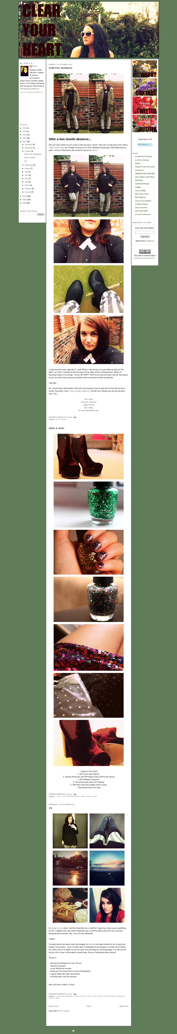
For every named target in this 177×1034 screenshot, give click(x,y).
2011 (25, 141)
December (29, 144)
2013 (25, 135)
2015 (25, 128)
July (26, 172)
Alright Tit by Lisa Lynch (145, 167)
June (27, 175)
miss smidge (140, 191)
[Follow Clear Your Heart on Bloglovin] (145, 146)
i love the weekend (64, 996)
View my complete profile (31, 92)
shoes (94, 796)
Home (89, 1006)
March (27, 185)
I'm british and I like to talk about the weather (94, 996)
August (28, 168)
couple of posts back (56, 148)
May (27, 178)
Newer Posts (53, 1006)
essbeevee (139, 170)
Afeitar (137, 163)
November (29, 148)
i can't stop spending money (68, 796)
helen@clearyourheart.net (29, 89)
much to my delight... (143, 201)
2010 (25, 196)
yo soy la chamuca (142, 214)
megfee (138, 187)
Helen (34, 66)
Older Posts (124, 1006)
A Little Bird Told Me (143, 156)
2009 (25, 200)
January (28, 192)
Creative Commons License (144, 258)
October (28, 151)
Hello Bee (139, 180)
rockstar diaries (141, 204)
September (29, 165)
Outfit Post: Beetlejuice (33, 154)
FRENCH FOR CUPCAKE (145, 174)
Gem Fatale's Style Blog (144, 177)
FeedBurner (150, 241)
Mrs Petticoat (140, 197)
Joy (25, 161)
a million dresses (142, 160)
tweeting (92, 944)
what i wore (61, 419)
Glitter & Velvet (30, 158)
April (27, 182)
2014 (25, 131)
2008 (25, 203)
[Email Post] (74, 417)
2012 (25, 138)
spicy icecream (141, 207)
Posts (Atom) (64, 1011)
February (28, 189)
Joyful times (54, 998)
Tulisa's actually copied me (79, 391)
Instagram (120, 996)
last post (59, 928)
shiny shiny (86, 796)
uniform (94, 150)
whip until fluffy (141, 211)
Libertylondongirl (142, 184)
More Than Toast (141, 194)
